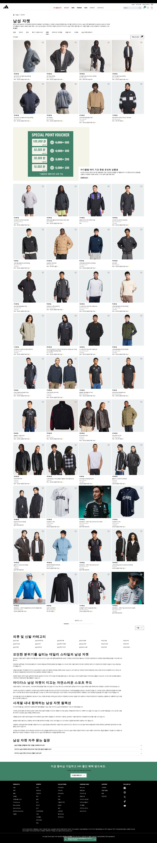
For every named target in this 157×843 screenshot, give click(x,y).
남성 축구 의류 (61, 644)
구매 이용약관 (58, 836)
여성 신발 (104, 640)
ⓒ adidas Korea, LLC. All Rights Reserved (78, 840)
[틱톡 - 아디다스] (133, 801)
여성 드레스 (126, 647)
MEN (73, 8)
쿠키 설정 (44, 836)
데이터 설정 (51, 836)
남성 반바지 (38, 647)
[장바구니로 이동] (152, 8)
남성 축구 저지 (61, 647)
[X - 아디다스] (133, 797)
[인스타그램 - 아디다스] (133, 792)
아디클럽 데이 (57, 8)
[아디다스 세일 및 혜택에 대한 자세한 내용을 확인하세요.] (78, 1)
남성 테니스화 (83, 647)
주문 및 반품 (138, 4)
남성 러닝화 (82, 640)
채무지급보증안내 (110, 836)
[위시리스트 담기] (43, 42)
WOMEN (79, 8)
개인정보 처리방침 (67, 836)
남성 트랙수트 (39, 640)
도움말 (133, 4)
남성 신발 (16, 640)
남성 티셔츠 (16, 644)
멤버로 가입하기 (146, 4)
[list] (78, 32)
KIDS (85, 8)
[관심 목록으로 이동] (148, 8)
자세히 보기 (84, 178)
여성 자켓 (104, 647)
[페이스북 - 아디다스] (133, 788)
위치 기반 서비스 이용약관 (79, 836)
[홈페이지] (6, 7)
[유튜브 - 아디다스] (133, 806)
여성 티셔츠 (104, 644)
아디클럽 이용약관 (91, 836)
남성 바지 (38, 644)
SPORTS (92, 8)
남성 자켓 (16, 647)
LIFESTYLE (100, 8)
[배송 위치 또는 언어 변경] (152, 4)
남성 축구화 (60, 640)
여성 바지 (126, 640)
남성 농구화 (82, 644)
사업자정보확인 (101, 836)
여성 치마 (126, 644)
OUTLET (66, 8)
